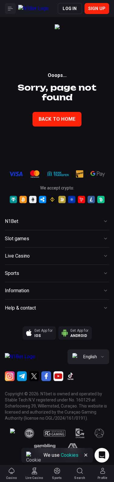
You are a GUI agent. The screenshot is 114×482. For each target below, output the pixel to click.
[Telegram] (22, 376)
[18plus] (29, 433)
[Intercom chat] (102, 455)
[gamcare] (80, 433)
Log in (70, 8)
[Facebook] (46, 376)
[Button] (10, 8)
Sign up (96, 8)
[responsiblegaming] (54, 433)
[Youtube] (58, 376)
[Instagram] (10, 376)
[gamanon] (99, 433)
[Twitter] (34, 376)
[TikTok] (70, 376)
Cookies (69, 455)
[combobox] (88, 356)
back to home (57, 119)
